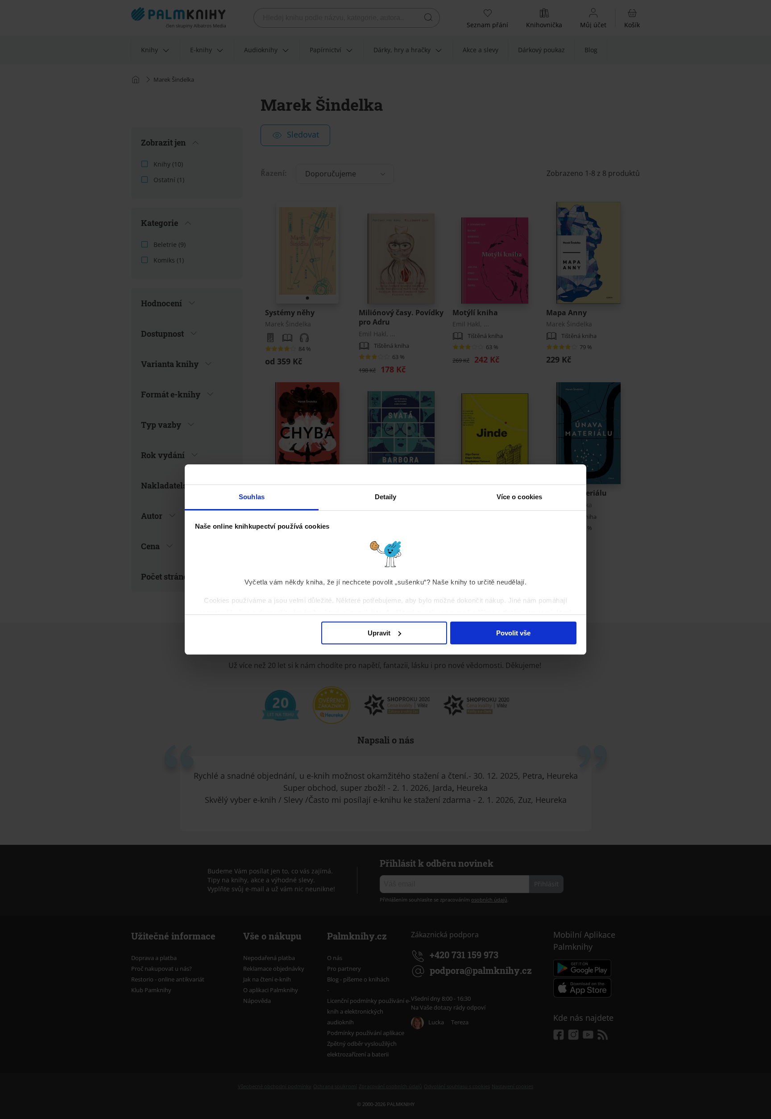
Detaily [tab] (386, 497)
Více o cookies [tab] (519, 497)
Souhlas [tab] (252, 497)
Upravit (379, 633)
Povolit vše (513, 633)
